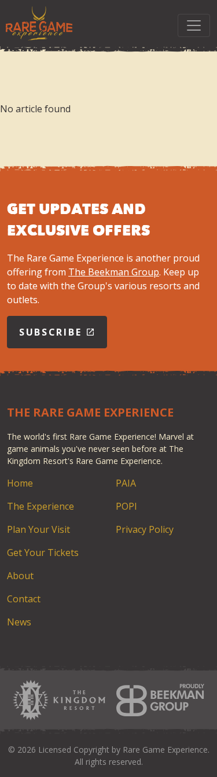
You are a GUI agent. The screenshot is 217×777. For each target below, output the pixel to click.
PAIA (126, 483)
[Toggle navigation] (194, 25)
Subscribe (52, 332)
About (20, 575)
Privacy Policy (145, 529)
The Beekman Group (113, 272)
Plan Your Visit (38, 529)
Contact (24, 598)
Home (20, 483)
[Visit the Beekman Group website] (160, 700)
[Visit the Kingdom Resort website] (59, 700)
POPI (126, 506)
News (19, 622)
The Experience (40, 506)
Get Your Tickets (43, 552)
